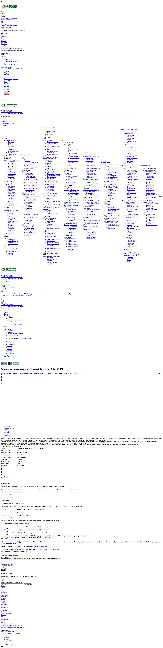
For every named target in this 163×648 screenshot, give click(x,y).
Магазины (4, 610)
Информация (4, 607)
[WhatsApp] (14, 363)
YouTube (6, 74)
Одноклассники (8, 76)
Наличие (6, 429)
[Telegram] (18, 363)
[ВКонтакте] (2, 363)
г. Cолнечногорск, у (7, 68)
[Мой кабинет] (1, 283)
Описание (7, 426)
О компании (4, 595)
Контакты (3, 602)
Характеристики (9, 428)
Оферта (3, 622)
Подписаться (27, 584)
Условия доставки (6, 612)
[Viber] (11, 363)
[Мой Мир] (6, 363)
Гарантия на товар (6, 613)
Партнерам (4, 604)
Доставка (6, 435)
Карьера (3, 601)
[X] (9, 363)
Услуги (9, 318)
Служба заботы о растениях (19, 323)
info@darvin (5, 67)
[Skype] (16, 363)
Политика (3, 615)
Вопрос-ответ (5, 619)
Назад (11, 317)
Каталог (3, 586)
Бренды (3, 590)
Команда (3, 598)
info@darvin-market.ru (12, 50)
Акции (3, 587)
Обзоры (3, 621)
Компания (10, 343)
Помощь (3, 616)
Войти (2, 100)
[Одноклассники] (4, 363)
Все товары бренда (6, 565)
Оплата (6, 434)
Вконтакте (7, 71)
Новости (3, 596)
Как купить (10, 332)
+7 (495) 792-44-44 (6, 47)
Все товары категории (7, 564)
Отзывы (6, 431)
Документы (4, 605)
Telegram (6, 73)
